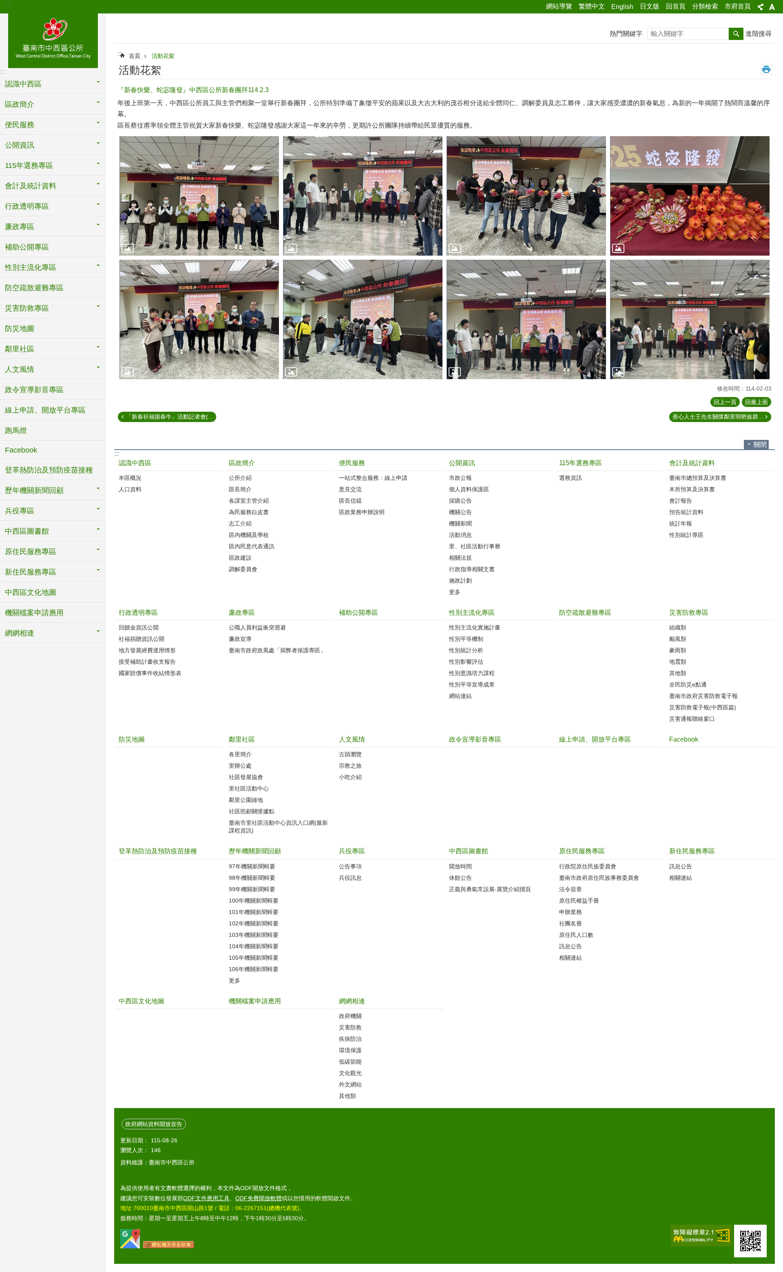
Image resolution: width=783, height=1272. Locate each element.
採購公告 (460, 500)
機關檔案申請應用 (34, 613)
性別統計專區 (686, 535)
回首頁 (676, 6)
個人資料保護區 (469, 489)
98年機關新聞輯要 (252, 877)
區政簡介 (242, 462)
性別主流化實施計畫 (474, 627)
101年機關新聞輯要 (254, 912)
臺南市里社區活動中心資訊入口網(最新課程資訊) (278, 826)
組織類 (677, 627)
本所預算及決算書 (692, 489)
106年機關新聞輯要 (254, 969)
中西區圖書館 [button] (27, 531)
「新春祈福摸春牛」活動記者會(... (169, 416)
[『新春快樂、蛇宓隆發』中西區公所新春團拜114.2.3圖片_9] (750, 1241)
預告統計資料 (686, 512)
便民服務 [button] (19, 125)
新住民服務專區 (692, 851)
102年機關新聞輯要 (254, 923)
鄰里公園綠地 (246, 800)
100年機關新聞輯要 (254, 900)
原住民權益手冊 (579, 900)
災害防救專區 (688, 612)
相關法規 (460, 557)
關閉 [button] (760, 444)
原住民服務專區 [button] (30, 552)
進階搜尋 (758, 33)
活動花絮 (163, 56)
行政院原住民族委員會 (587, 866)
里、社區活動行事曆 (474, 546)
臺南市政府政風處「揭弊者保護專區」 (277, 650)
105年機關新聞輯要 (254, 957)
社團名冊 (570, 923)
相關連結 (570, 957)
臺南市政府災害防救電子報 (703, 696)
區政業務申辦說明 (362, 512)
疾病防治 (350, 1039)
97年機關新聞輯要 (252, 866)
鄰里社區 (242, 739)
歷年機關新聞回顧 (255, 851)
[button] (199, 196)
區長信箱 (350, 500)
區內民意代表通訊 (251, 546)
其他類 (677, 673)
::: (8, 4)
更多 (454, 592)
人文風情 (352, 739)
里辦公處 (240, 765)
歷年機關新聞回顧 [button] (34, 490)
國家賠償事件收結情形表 (150, 673)
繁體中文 (592, 6)
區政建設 (240, 557)
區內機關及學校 (249, 535)
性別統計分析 (466, 650)
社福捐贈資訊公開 (141, 639)
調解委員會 (243, 569)
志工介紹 (240, 523)
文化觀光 (350, 1073)
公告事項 (350, 866)
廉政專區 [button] (19, 227)
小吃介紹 (350, 777)
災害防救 (350, 1027)
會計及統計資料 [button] (30, 186)
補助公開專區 (27, 247)
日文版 (649, 6)
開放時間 (460, 866)
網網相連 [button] (19, 633)
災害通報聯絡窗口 (692, 719)
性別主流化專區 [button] (30, 267)
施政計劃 (460, 580)
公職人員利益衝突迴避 (257, 627)
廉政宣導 (240, 639)
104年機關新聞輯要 (254, 946)
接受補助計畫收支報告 (147, 661)
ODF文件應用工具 (206, 1198)
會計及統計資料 (692, 462)
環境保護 (350, 1050)
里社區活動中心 (249, 788)
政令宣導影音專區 (34, 390)
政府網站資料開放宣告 (153, 1124)
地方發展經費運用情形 (147, 650)
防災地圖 (19, 329)
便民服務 (352, 462)
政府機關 (350, 1016)
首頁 (134, 56)
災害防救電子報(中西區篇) (702, 707)
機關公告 (460, 512)
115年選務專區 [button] (29, 165)
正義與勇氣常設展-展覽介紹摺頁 (490, 889)
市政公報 (460, 478)
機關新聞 (460, 523)
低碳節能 (350, 1061)
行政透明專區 (138, 612)
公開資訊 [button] (19, 145)
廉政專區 (242, 612)
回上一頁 (725, 402)
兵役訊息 (350, 877)
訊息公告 (570, 946)
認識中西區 (135, 462)
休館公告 (460, 877)
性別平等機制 (466, 639)
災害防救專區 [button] (27, 308)
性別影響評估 (466, 661)
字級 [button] (772, 7)
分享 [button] (760, 7)
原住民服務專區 (582, 851)
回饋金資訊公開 (139, 627)
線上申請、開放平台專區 (45, 410)
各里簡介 (240, 754)
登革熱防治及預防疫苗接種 (49, 470)
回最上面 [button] (756, 402)
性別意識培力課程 (472, 673)
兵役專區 (352, 851)
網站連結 (460, 696)
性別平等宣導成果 (472, 684)
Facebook (21, 450)
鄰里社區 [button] (19, 349)
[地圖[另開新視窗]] (130, 1246)
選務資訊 (570, 478)
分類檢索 (705, 6)
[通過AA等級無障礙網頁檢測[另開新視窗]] (701, 1235)
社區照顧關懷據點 (251, 811)
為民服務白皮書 (249, 512)
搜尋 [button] (736, 34)
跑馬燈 (16, 430)
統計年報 (680, 523)
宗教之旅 (350, 765)
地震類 (677, 661)
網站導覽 (559, 6)
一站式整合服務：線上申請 (373, 478)
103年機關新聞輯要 (254, 935)
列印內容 (766, 69)
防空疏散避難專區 (34, 288)
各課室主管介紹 (249, 500)
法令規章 (570, 889)
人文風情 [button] (19, 369)
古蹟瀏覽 (350, 754)
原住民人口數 (576, 935)
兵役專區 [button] (19, 511)
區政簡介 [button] (19, 104)
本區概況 (130, 478)
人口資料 (130, 489)
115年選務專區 (580, 462)
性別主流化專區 (472, 612)
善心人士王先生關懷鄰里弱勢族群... (717, 416)
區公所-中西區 (53, 39)
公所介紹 (240, 478)
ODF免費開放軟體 (258, 1198)
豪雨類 (677, 650)
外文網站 (350, 1084)
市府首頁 (738, 6)
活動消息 (460, 535)
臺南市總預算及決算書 (697, 478)
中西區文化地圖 (30, 592)
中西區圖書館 (468, 851)
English (622, 6)
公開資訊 (462, 462)
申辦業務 (570, 912)
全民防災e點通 (688, 684)
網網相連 (352, 1001)
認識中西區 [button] (23, 84)
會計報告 (680, 500)
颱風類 (677, 639)
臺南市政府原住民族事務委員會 (599, 877)
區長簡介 (240, 489)
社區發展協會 (246, 777)
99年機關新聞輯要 (252, 889)
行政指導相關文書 (472, 569)
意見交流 (350, 489)
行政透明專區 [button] (27, 206)
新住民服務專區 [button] (30, 572)
